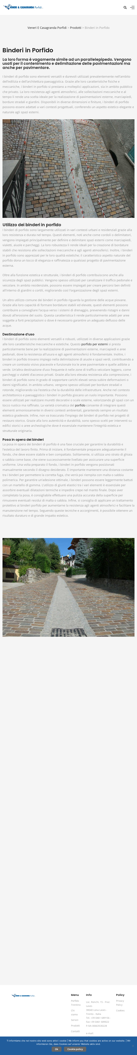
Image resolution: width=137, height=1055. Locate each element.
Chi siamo (74, 1012)
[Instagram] (118, 1022)
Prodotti (75, 1025)
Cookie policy (75, 1049)
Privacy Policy (120, 1002)
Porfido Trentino (76, 1002)
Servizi (74, 1020)
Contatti (75, 1031)
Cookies (120, 1010)
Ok (56, 1049)
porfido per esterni (94, 344)
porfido (80, 405)
